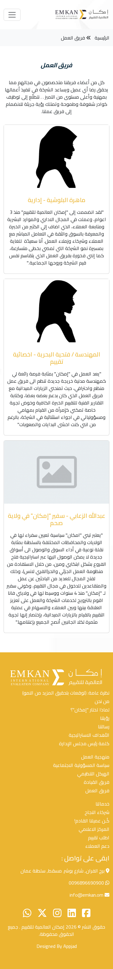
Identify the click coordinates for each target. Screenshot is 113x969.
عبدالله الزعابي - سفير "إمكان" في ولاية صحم (56, 519)
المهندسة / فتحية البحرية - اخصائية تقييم (56, 358)
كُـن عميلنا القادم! (91, 820)
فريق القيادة (96, 782)
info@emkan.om (86, 894)
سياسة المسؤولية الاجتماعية (81, 765)
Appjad (70, 946)
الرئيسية (102, 37)
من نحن (102, 701)
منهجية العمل (95, 756)
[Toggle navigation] (12, 15)
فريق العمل (73, 37)
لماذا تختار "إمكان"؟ (90, 709)
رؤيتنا (104, 718)
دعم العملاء (97, 845)
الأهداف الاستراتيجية (89, 734)
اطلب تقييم (98, 837)
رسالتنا (103, 726)
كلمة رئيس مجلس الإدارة (84, 743)
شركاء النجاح (97, 812)
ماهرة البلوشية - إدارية (57, 199)
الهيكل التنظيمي (93, 773)
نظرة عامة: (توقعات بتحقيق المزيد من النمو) (65, 692)
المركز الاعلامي (94, 829)
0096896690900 (86, 882)
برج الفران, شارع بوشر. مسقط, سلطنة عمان (63, 870)
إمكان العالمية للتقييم (42, 926)
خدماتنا (102, 803)
